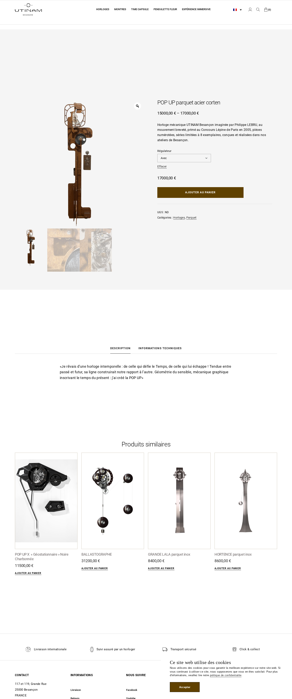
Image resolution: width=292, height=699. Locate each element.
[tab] (120, 348)
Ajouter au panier (200, 192)
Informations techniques (160, 348)
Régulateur (164, 151)
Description (120, 348)
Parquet (191, 217)
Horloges (179, 217)
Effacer (162, 166)
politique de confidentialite (226, 675)
